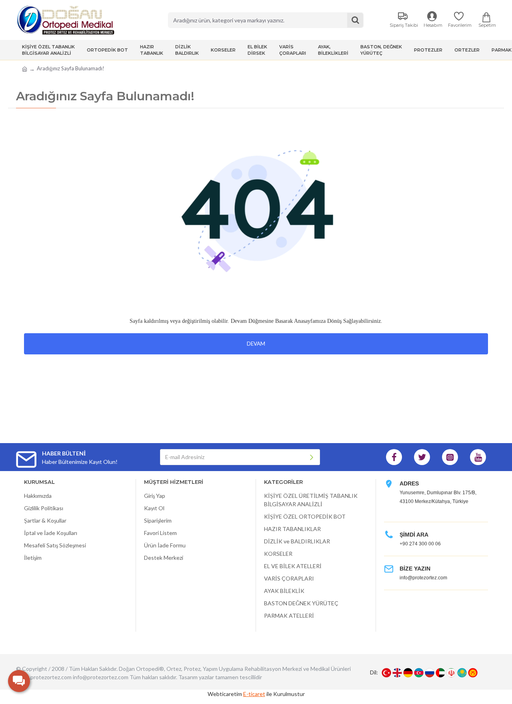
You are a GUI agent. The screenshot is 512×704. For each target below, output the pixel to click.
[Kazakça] (462, 673)
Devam (256, 343)
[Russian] (429, 673)
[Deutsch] (408, 673)
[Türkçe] (386, 673)
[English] (397, 673)
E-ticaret (254, 693)
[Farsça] (451, 673)
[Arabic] (440, 673)
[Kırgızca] (473, 673)
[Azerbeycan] (419, 673)
